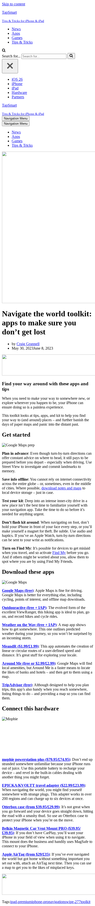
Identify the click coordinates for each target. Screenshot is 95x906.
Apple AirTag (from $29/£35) (26, 854)
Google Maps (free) (17, 590)
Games (17, 38)
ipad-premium (21, 902)
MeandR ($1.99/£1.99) (20, 646)
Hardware (19, 92)
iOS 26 (17, 79)
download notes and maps (61, 488)
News (16, 29)
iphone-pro (40, 902)
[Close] (10, 66)
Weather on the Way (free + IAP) (29, 625)
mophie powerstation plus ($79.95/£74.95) (36, 759)
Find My (59, 553)
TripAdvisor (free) (17, 685)
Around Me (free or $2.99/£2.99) (28, 663)
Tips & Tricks (22, 42)
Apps (16, 33)
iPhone (17, 84)
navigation (56, 902)
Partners (18, 97)
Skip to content (13, 4)
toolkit (85, 902)
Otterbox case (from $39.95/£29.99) (30, 807)
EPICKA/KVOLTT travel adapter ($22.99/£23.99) (43, 785)
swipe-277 (73, 902)
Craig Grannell (28, 344)
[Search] (4, 51)
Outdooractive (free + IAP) (24, 608)
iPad (15, 88)
